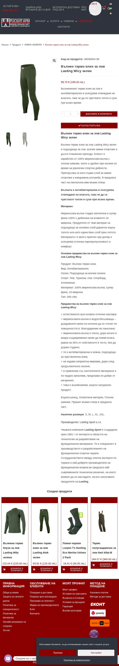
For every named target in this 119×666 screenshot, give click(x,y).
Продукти (16, 45)
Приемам (57, 652)
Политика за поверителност (77, 660)
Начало (5, 45)
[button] (54, 60)
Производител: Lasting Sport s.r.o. (81, 422)
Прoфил (83, 8)
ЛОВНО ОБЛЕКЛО (33, 45)
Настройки (96, 652)
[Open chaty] (8, 658)
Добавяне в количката (99, 114)
